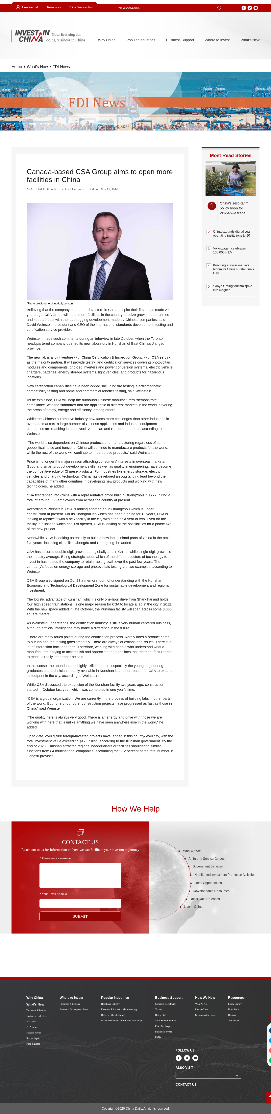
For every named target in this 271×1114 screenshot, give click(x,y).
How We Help (30, 7)
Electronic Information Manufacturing (119, 1009)
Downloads (233, 1009)
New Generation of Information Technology (121, 1020)
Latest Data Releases (204, 899)
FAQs (158, 1037)
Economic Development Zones (74, 1009)
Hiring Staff (160, 1015)
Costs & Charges (163, 1026)
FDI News (61, 66)
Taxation (159, 1009)
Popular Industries (140, 40)
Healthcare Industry (110, 1004)
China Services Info (81, 7)
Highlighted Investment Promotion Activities (224, 874)
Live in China (193, 906)
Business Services (163, 1031)
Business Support (180, 40)
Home (17, 66)
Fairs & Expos (33, 1043)
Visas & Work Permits (165, 1020)
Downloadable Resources (211, 891)
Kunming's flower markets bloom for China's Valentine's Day (233, 269)
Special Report (33, 1038)
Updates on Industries (36, 1016)
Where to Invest (217, 40)
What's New (250, 40)
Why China (106, 40)
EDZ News (31, 1027)
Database (232, 1015)
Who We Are (192, 851)
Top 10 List (233, 1020)
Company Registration (165, 1004)
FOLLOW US (185, 1050)
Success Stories (33, 1032)
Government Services (207, 866)
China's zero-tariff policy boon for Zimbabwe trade (234, 208)
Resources (54, 7)
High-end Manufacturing (113, 1015)
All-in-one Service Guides (206, 858)
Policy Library (235, 1004)
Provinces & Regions (70, 1004)
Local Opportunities (208, 883)
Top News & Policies (36, 1010)
